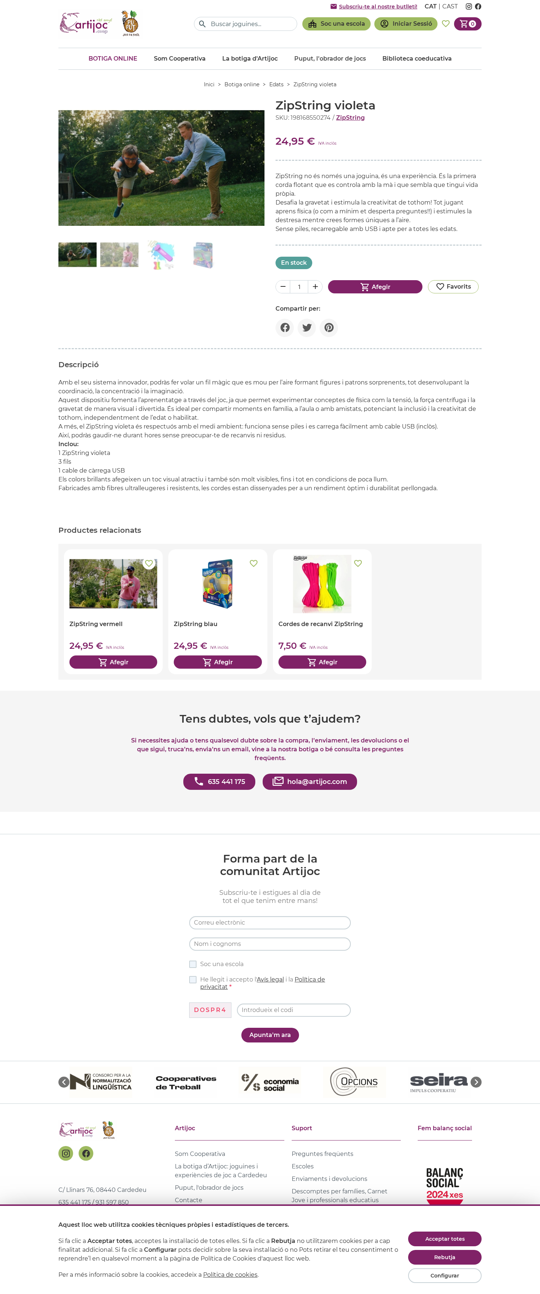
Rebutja (445, 1257)
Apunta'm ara (270, 1034)
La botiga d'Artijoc (250, 58)
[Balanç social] (444, 1186)
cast (450, 6)
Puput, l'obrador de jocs (209, 1187)
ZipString (350, 117)
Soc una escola (222, 964)
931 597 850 (112, 1202)
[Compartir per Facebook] (285, 328)
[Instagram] (65, 1153)
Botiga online (113, 58)
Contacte (188, 1200)
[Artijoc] (100, 23)
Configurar (445, 1275)
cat (431, 6)
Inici (209, 84)
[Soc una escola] (336, 23)
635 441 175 (74, 1202)
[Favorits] (445, 23)
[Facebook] (86, 1153)
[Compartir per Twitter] (307, 328)
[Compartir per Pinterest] (329, 328)
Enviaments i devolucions (329, 1178)
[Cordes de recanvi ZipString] (322, 611)
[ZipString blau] (217, 611)
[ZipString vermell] (113, 611)
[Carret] (468, 23)
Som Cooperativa (180, 58)
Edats (276, 84)
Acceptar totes (445, 1239)
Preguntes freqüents (322, 1153)
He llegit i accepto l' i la (262, 983)
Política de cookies (230, 1274)
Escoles (303, 1166)
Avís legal (270, 979)
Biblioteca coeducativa (417, 58)
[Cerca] (202, 24)
